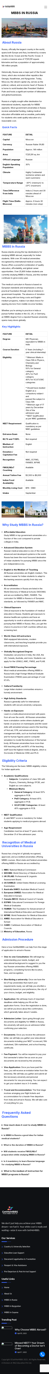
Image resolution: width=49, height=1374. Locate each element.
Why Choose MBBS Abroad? (30, 1329)
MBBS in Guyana (11, 1312)
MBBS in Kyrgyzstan (12, 1306)
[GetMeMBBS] (8, 6)
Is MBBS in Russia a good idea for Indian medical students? (22, 1137)
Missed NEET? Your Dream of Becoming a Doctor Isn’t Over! (30, 1346)
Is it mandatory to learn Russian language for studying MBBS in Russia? (23, 1163)
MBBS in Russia (10, 1300)
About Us (8, 1294)
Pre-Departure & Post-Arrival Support (20, 1272)
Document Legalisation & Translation (20, 1259)
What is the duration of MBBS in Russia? (23, 1145)
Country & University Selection (17, 1247)
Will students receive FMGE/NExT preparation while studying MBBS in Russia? (23, 1153)
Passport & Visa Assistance (15, 1265)
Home (6, 1288)
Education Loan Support (14, 1253)
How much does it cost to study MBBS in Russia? (24, 1127)
